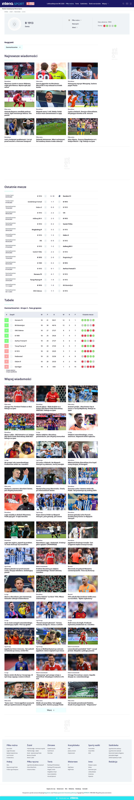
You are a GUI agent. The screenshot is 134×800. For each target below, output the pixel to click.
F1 (68, 765)
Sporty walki (94, 745)
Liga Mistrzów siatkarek (115, 751)
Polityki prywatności (59, 793)
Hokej (9, 761)
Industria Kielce (31, 769)
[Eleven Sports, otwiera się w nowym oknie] (30, 3)
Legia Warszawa (11, 751)
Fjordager (18, 367)
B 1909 (17, 336)
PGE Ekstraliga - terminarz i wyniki (36, 748)
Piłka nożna (17, 11)
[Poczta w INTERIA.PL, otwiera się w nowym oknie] (127, 3)
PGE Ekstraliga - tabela (33, 751)
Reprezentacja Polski (12, 767)
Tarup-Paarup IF (20, 346)
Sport (11, 11)
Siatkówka (113, 745)
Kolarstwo (91, 774)
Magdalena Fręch (52, 772)
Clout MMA (91, 751)
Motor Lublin (30, 757)
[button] (69, 3)
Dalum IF (18, 361)
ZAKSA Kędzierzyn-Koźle (115, 757)
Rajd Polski (71, 769)
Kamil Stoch (50, 751)
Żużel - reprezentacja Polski (34, 753)
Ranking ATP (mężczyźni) (54, 767)
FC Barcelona (10, 757)
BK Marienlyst (20, 325)
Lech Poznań (10, 755)
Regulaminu (47, 793)
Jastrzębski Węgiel (113, 755)
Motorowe (72, 761)
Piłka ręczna (32, 761)
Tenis (49, 761)
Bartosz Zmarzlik (31, 755)
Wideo (90, 767)
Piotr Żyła (50, 753)
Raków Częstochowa (12, 753)
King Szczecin (71, 753)
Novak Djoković (51, 776)
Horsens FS (19, 320)
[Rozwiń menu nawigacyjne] (131, 3)
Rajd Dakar (71, 767)
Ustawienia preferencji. (71, 792)
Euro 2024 (9, 748)
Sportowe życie (92, 769)
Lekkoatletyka (92, 772)
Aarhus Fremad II (21, 341)
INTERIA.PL (87, 793)
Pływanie (90, 776)
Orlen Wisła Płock (31, 767)
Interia (6, 11)
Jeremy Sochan (72, 751)
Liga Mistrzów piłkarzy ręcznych (35, 765)
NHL (8, 765)
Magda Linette (51, 769)
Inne (90, 761)
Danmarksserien (12, 47)
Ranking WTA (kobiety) (53, 765)
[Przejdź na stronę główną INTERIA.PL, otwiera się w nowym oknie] (7, 3)
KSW (89, 753)
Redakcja (113, 761)
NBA (69, 748)
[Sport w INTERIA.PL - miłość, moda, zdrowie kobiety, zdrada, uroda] (19, 3)
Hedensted (18, 356)
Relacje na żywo (92, 765)
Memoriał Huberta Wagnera (116, 753)
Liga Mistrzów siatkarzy (115, 748)
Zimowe (51, 745)
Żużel (29, 745)
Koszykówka (73, 745)
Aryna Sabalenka (51, 774)
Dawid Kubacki (51, 748)
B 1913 (17, 351)
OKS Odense (19, 330)
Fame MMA (91, 748)
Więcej (49, 710)
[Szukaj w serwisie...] (123, 3)
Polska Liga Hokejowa (12, 769)
